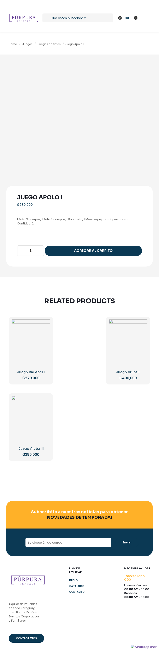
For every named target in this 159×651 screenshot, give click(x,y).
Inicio (73, 580)
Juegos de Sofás (49, 44)
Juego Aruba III (31, 448)
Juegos (27, 44)
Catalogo (76, 586)
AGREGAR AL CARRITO (93, 251)
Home (13, 44)
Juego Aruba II (128, 372)
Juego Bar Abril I (31, 372)
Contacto (76, 592)
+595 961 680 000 (134, 577)
